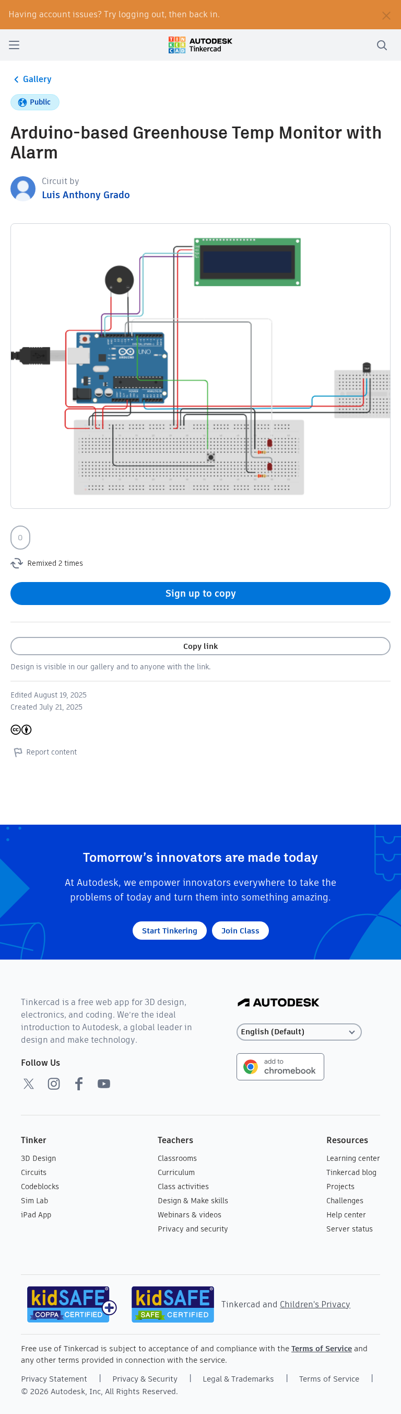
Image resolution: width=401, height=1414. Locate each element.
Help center (346, 1215)
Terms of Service (321, 1348)
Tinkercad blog (351, 1172)
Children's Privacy (315, 1304)
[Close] (386, 15)
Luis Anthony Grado (86, 194)
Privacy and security (193, 1229)
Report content (51, 752)
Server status (349, 1229)
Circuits (33, 1172)
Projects (340, 1186)
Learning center (353, 1158)
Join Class (240, 930)
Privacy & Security (145, 1378)
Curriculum (176, 1172)
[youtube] (104, 1083)
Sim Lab (34, 1200)
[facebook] (79, 1083)
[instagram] (54, 1083)
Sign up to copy (201, 593)
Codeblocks (40, 1186)
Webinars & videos (189, 1215)
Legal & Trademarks (238, 1378)
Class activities (183, 1186)
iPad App (36, 1215)
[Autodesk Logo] (279, 1003)
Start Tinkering (169, 930)
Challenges (344, 1200)
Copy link (200, 646)
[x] (29, 1083)
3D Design (38, 1158)
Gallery (37, 79)
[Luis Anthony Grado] (23, 188)
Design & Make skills (193, 1200)
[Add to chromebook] (280, 1066)
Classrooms (177, 1158)
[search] (382, 45)
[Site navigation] (14, 45)
